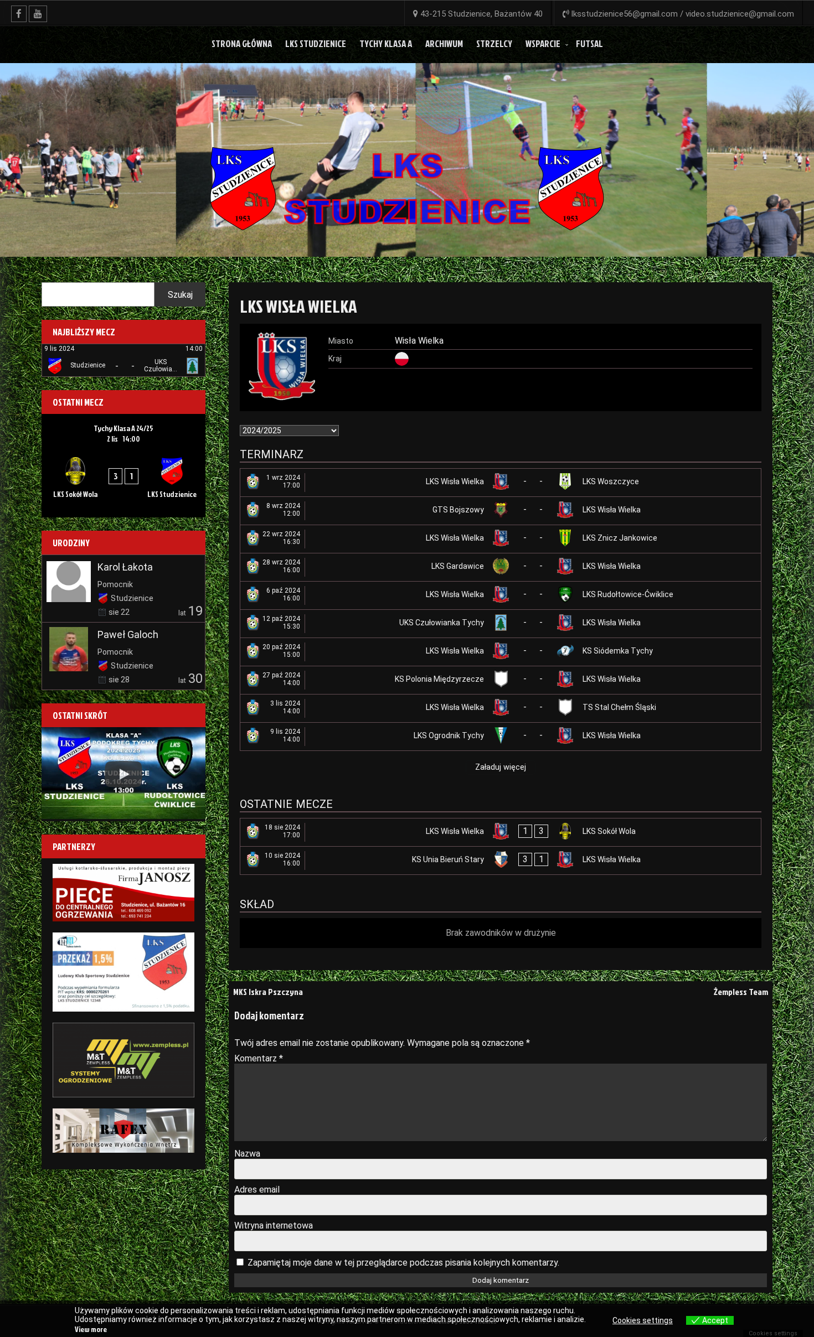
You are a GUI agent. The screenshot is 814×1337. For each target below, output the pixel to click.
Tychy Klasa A (385, 43)
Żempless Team (741, 992)
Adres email (257, 1189)
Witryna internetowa (273, 1225)
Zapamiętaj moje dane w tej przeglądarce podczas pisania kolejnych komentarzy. (403, 1262)
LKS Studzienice (315, 43)
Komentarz (258, 1058)
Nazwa (247, 1153)
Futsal (589, 43)
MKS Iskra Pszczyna (268, 992)
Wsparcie (543, 43)
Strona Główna (242, 43)
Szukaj (180, 294)
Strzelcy (494, 43)
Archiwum (444, 43)
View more (91, 1329)
